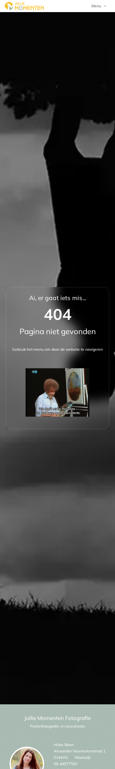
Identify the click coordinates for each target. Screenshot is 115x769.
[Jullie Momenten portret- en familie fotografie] (24, 6)
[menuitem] (99, 6)
